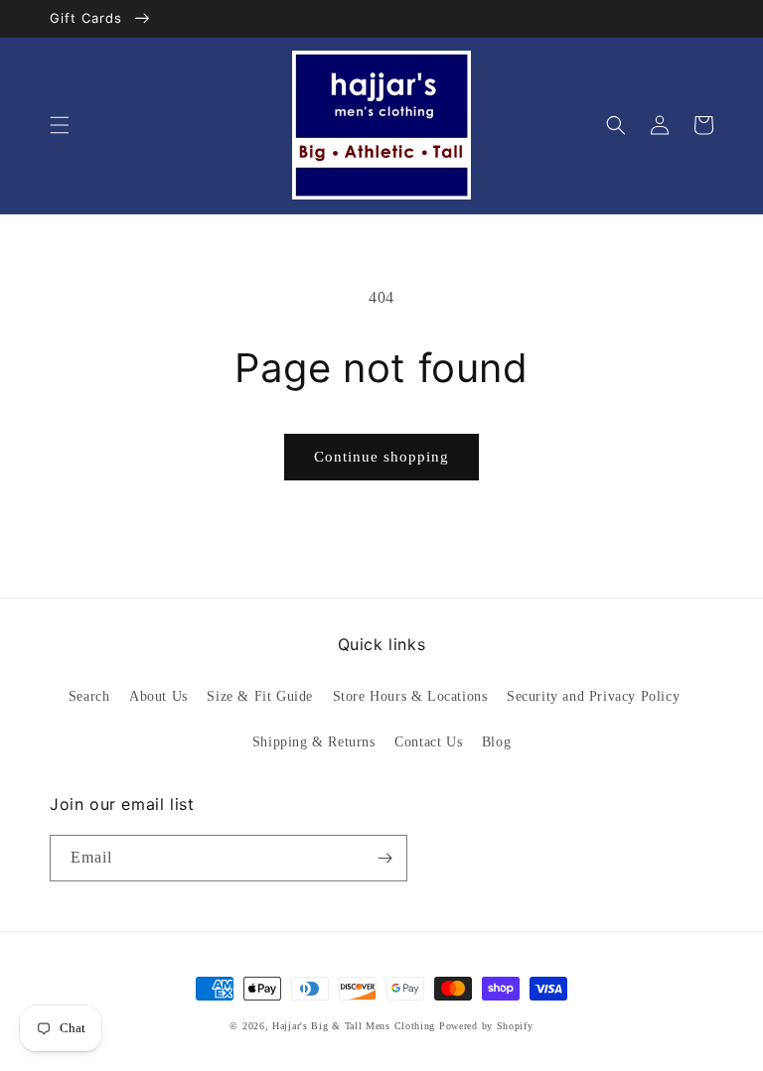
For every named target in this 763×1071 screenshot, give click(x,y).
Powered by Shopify (486, 1025)
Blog (496, 742)
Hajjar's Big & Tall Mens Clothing (353, 1025)
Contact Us (428, 742)
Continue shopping (381, 457)
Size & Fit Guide (260, 696)
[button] (59, 125)
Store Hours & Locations (410, 696)
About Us (158, 696)
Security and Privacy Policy (593, 696)
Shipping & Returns (314, 742)
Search (89, 696)
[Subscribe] (384, 858)
